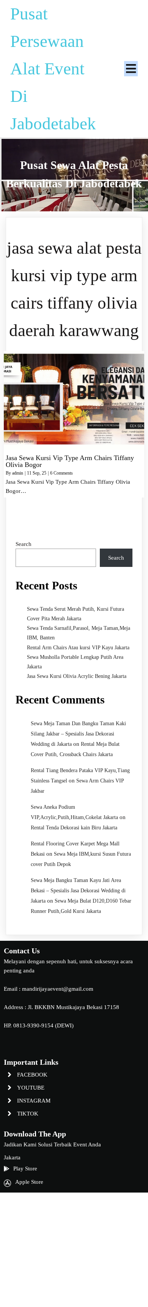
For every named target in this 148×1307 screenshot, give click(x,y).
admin (17, 473)
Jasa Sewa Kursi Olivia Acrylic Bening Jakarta (76, 676)
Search (23, 544)
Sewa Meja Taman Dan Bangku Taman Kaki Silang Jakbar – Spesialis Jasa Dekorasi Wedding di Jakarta (78, 734)
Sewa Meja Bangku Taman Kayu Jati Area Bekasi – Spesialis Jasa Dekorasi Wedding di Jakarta (78, 890)
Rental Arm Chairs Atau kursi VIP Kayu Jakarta (78, 647)
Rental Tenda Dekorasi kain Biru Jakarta (74, 828)
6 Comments (61, 473)
